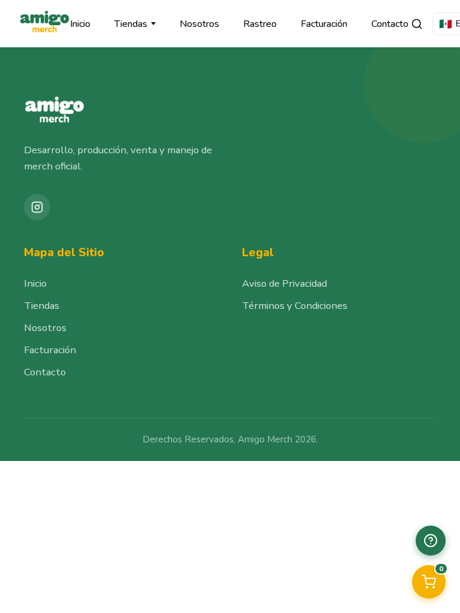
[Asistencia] (431, 541)
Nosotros (199, 24)
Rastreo (260, 24)
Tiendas (130, 24)
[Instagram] (37, 207)
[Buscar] (416, 24)
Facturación (324, 24)
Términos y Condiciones (294, 305)
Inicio (80, 24)
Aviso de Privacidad (284, 283)
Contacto (389, 24)
